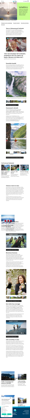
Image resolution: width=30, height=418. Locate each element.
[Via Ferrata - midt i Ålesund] (15, 167)
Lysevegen (18, 307)
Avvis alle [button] (9, 414)
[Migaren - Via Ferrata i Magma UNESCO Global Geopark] (5, 167)
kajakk (10, 111)
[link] (26, 410)
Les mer (4, 404)
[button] (7, 415)
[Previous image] (7, 86)
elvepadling (17, 110)
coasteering (7, 111)
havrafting (13, 110)
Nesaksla (19, 117)
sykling (14, 111)
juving (20, 110)
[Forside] (15, 1)
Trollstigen (15, 308)
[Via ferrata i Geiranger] (24, 167)
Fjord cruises (3, 24)
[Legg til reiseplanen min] (8, 169)
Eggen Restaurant (12, 119)
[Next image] (25, 86)
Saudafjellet (14, 307)
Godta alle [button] (4, 414)
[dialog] (6, 407)
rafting (11, 110)
